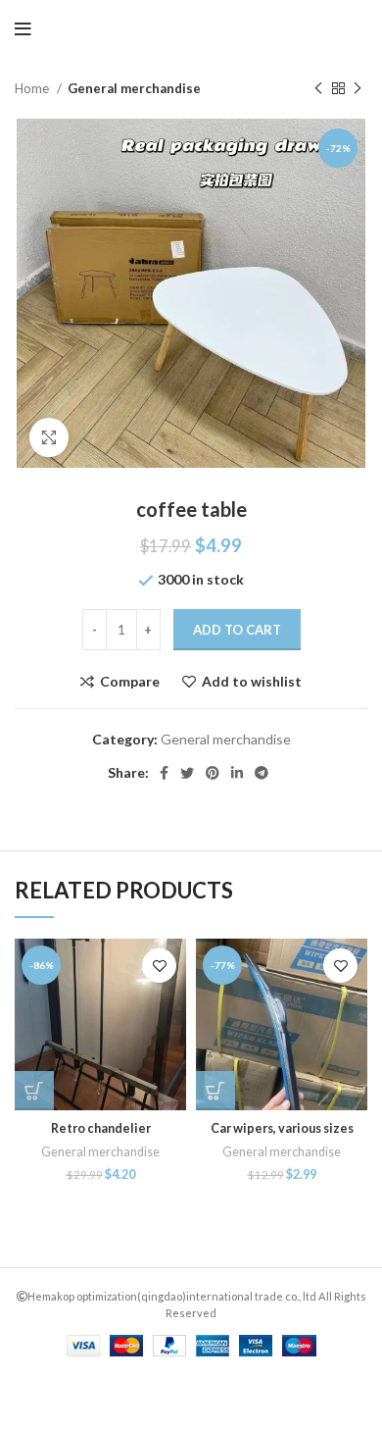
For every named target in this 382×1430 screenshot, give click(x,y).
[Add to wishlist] (159, 965)
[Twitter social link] (187, 773)
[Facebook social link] (164, 773)
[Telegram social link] (261, 773)
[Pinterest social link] (212, 773)
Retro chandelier (101, 1128)
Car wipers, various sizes (282, 1128)
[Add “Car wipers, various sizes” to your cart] (215, 1090)
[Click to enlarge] (49, 437)
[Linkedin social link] (237, 773)
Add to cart (237, 630)
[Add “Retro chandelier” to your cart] (34, 1090)
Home (33, 88)
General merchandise (134, 88)
